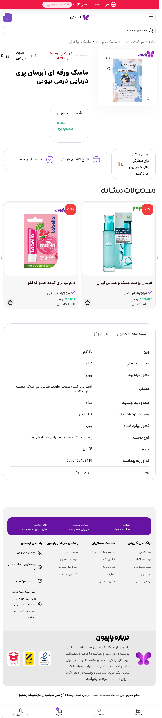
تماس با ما (109, 567)
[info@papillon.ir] (40, 581)
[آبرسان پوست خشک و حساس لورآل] (118, 239)
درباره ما (111, 574)
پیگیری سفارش (107, 582)
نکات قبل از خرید (69, 574)
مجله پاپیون (71, 552)
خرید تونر (146, 574)
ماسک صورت (106, 42)
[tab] (131, 334)
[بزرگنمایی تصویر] (148, 98)
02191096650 (26, 554)
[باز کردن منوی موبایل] (151, 18)
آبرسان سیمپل (143, 582)
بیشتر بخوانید (96, 678)
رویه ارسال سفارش (68, 567)
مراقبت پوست (133, 42)
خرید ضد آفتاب (143, 560)
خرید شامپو (145, 552)
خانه (152, 42)
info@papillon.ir (26, 581)
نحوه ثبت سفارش (68, 560)
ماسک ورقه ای (79, 42)
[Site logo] (79, 17)
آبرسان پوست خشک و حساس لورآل (124, 283)
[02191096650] (40, 553)
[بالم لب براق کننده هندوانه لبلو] (40, 239)
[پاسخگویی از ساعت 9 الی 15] (40, 567)
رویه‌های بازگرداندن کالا (102, 552)
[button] (87, 302)
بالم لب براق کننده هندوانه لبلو (51, 283)
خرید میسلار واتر (142, 567)
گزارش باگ (109, 560)
